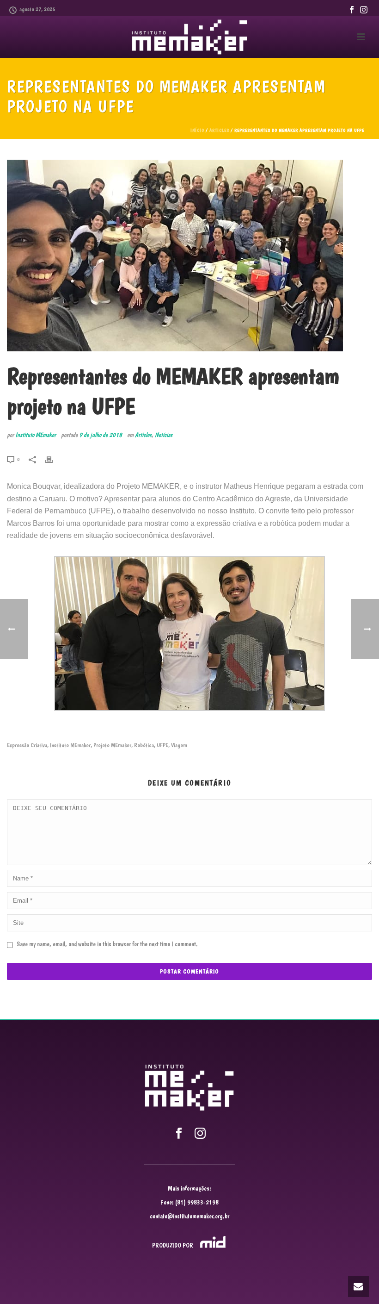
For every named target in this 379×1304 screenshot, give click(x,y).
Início (197, 130)
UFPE (162, 745)
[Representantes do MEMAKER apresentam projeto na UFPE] (189, 255)
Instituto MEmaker (35, 434)
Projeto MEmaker (112, 745)
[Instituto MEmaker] (189, 37)
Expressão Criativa (27, 745)
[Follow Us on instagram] (200, 1134)
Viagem (179, 745)
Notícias (163, 434)
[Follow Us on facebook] (178, 1134)
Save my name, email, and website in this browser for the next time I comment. (107, 944)
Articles (219, 130)
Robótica (144, 745)
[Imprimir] (53, 458)
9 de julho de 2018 (100, 434)
